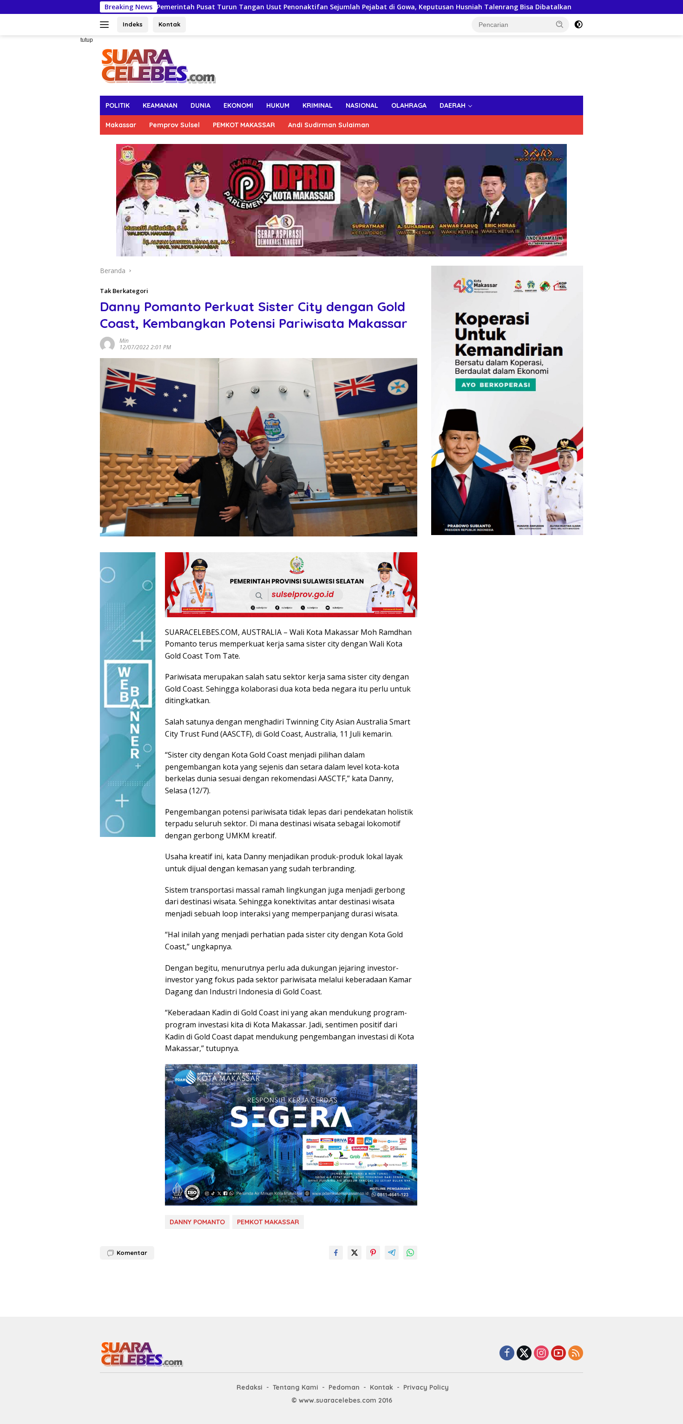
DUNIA (200, 105)
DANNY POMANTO (197, 1222)
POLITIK (117, 105)
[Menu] (106, 25)
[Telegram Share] (392, 1253)
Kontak (169, 24)
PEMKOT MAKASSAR (244, 125)
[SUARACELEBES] (158, 64)
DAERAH (453, 105)
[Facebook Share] (336, 1253)
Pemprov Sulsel (174, 125)
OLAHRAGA (409, 105)
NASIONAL (362, 105)
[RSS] (575, 1354)
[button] (560, 24)
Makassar (120, 125)
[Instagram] (541, 1354)
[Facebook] (506, 1354)
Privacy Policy (426, 1387)
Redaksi (249, 1387)
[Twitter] (524, 1354)
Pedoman (344, 1387)
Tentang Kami (295, 1387)
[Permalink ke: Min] (107, 343)
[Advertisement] (67, 174)
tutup (86, 40)
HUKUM (277, 105)
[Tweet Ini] (354, 1253)
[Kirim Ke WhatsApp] (410, 1253)
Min (124, 341)
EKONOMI (238, 105)
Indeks (133, 24)
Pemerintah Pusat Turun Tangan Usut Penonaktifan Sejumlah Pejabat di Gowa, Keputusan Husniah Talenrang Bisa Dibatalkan (284, 7)
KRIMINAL (317, 105)
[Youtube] (558, 1354)
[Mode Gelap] (578, 25)
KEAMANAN (160, 105)
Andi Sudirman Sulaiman (328, 125)
